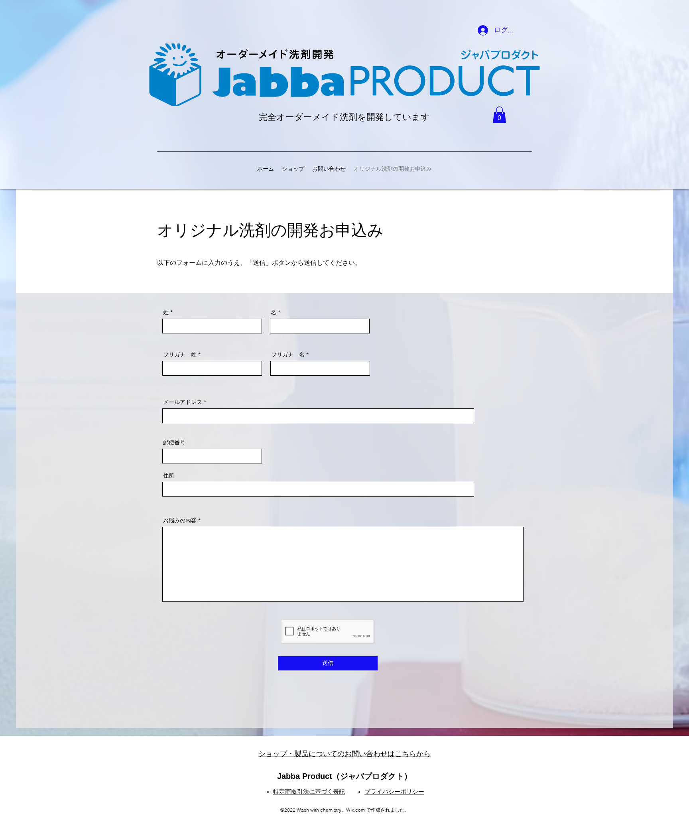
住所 (168, 475)
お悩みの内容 (180, 520)
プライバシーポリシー (394, 792)
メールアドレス (182, 402)
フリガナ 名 (288, 354)
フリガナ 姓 (180, 354)
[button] (499, 114)
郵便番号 (174, 442)
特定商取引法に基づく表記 (309, 792)
